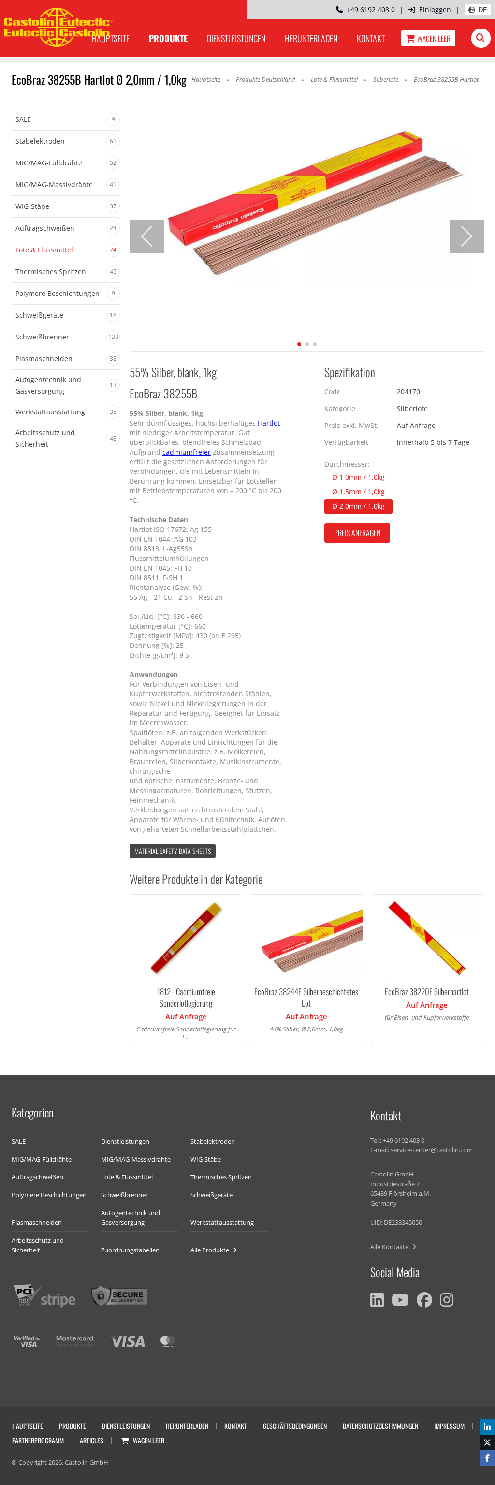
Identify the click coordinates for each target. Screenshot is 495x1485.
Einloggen (435, 9)
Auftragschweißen (37, 1177)
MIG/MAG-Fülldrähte (42, 1159)
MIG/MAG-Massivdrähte (136, 1159)
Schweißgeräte (211, 1195)
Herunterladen (311, 38)
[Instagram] (446, 1300)
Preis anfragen (357, 533)
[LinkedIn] (377, 1300)
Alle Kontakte (390, 1246)
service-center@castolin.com (432, 1150)
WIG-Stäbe (205, 1159)
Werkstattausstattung (222, 1222)
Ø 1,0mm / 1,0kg (358, 477)
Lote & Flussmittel (334, 79)
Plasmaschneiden (37, 1222)
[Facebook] (424, 1300)
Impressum (449, 1426)
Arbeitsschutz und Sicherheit (38, 1245)
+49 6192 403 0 (369, 9)
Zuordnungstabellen (130, 1250)
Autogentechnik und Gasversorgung (130, 1217)
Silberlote (385, 79)
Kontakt (371, 38)
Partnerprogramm (38, 1440)
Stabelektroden (212, 1141)
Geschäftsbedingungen (295, 1426)
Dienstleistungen (236, 38)
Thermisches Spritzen (221, 1177)
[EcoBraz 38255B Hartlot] (307, 199)
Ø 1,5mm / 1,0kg (358, 491)
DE (483, 10)
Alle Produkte (210, 1250)
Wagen (434, 38)
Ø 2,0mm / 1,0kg (358, 506)
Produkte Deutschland (265, 79)
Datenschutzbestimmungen (380, 1426)
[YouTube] (400, 1300)
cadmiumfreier (186, 451)
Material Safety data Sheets (172, 851)
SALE (19, 1141)
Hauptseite (205, 79)
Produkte (168, 38)
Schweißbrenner (124, 1195)
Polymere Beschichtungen (49, 1195)
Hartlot (269, 422)
